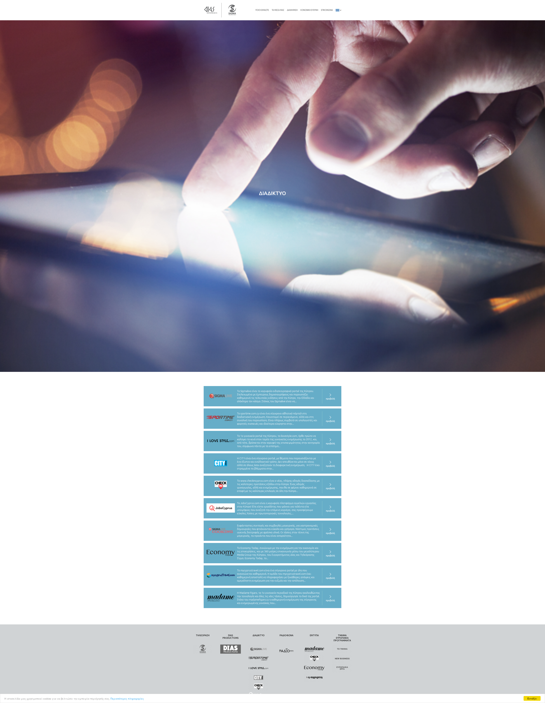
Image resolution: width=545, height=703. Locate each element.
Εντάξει (532, 698)
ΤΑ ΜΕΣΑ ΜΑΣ (278, 10)
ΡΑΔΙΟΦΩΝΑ (286, 635)
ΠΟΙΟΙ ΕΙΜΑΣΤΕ (262, 10)
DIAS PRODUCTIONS (231, 636)
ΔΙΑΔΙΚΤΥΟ (259, 635)
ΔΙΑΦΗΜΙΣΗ (292, 10)
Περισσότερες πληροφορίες (127, 698)
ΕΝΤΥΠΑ (314, 635)
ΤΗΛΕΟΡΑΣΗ (202, 635)
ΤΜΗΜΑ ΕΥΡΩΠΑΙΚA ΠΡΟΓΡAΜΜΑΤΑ (342, 638)
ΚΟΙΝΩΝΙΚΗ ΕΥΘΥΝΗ (309, 10)
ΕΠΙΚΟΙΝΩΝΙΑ (327, 10)
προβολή (330, 398)
